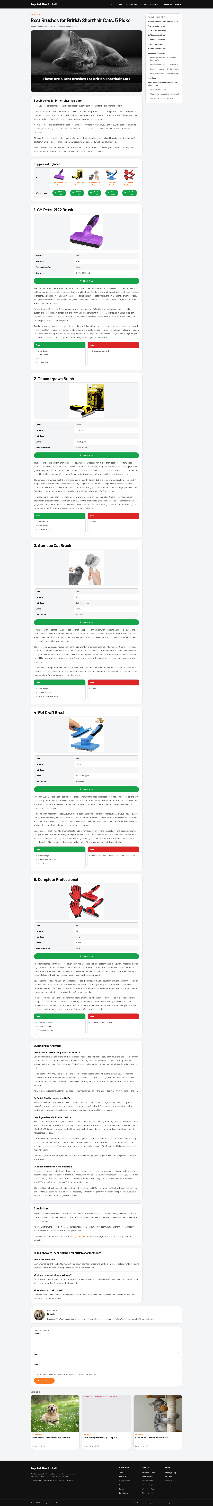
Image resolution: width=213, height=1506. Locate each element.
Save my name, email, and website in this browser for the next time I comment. (67, 1374)
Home (121, 1473)
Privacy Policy (170, 1473)
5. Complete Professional (158, 49)
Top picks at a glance (156, 26)
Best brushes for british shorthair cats (163, 21)
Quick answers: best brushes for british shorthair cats (163, 83)
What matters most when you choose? (164, 94)
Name (36, 1355)
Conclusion (152, 78)
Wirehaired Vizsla (149, 1489)
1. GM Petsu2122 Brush (157, 30)
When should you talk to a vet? (161, 98)
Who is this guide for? (158, 89)
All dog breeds (147, 1493)
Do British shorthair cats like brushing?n (164, 73)
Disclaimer (169, 1477)
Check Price (60, 193)
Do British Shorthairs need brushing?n (164, 64)
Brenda (51, 1314)
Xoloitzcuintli (147, 1481)
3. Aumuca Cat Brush (156, 39)
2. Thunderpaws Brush (157, 35)
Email (36, 1364)
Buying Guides (37, 15)
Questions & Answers (156, 53)
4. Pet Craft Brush (155, 44)
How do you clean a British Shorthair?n (164, 69)
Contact (122, 1489)
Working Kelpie (147, 1485)
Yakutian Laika (147, 1477)
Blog (120, 1485)
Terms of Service (171, 1481)
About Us (122, 1477)
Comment (37, 1333)
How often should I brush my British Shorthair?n (163, 59)
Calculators (123, 1493)
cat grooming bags (80, 1236)
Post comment (44, 1381)
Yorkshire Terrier (148, 1473)
